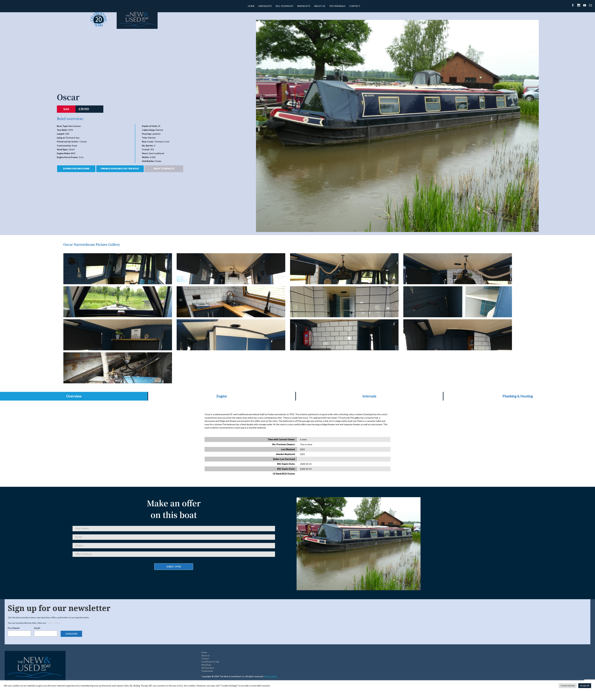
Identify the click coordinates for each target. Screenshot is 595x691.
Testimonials (337, 6)
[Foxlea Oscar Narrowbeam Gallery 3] (457, 255)
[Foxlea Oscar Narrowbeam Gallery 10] (344, 321)
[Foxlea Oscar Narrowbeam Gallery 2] (344, 255)
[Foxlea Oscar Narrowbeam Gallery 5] (231, 288)
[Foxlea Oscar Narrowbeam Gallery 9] (231, 321)
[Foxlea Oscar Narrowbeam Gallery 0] (117, 255)
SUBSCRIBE (71, 634)
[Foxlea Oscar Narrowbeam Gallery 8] (117, 321)
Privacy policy (270, 676)
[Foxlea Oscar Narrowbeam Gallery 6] (344, 288)
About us (319, 6)
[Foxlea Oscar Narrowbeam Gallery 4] (117, 288)
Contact (354, 6)
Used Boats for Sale (210, 661)
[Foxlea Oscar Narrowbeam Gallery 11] (457, 321)
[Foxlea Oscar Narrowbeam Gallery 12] (117, 354)
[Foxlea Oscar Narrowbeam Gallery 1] (231, 255)
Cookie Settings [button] (568, 685)
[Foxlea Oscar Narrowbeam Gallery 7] (457, 288)
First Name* (14, 628)
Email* (37, 628)
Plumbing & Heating (517, 396)
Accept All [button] (584, 685)
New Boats (303, 6)
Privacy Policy (53, 623)
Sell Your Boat (284, 6)
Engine (221, 396)
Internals (369, 396)
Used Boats (265, 6)
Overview (74, 396)
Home (251, 6)
